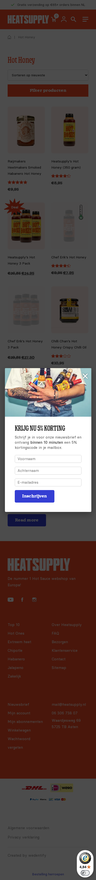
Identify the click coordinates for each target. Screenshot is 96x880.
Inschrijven (34, 496)
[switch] (85, 873)
